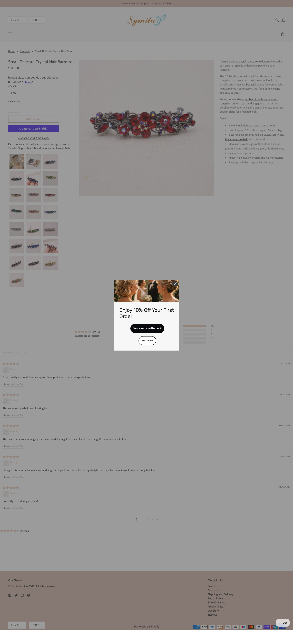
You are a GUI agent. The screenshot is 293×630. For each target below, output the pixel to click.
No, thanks (147, 340)
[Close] (175, 284)
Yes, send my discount (147, 328)
